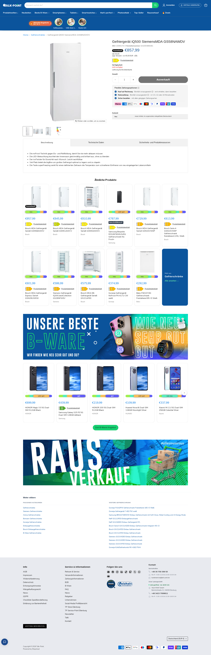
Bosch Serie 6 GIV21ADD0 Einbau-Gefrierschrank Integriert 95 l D (134, 526)
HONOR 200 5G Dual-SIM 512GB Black (103, 408)
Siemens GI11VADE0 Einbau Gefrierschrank (125, 540)
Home (25, 35)
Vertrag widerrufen (35, 626)
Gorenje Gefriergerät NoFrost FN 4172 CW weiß (118, 296)
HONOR (28, 414)
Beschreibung (47, 142)
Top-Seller (139, 12)
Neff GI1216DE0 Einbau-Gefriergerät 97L (124, 522)
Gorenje (111, 302)
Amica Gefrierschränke (31, 515)
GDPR (25, 596)
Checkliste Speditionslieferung (35, 600)
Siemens (56, 302)
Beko (138, 302)
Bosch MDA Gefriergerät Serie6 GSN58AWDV (36, 229)
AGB (25, 571)
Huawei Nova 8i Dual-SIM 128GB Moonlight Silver (137, 408)
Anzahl (115, 74)
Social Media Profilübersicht (76, 603)
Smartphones (59, 12)
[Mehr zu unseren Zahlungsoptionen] (138, 88)
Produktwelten (10, 12)
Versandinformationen (74, 575)
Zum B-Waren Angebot (105, 427)
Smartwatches (89, 12)
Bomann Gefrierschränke (32, 518)
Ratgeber (69, 596)
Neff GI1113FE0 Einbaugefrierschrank (123, 518)
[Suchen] (155, 5)
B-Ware (68, 586)
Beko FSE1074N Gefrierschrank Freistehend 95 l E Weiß (146, 296)
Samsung (112, 243)
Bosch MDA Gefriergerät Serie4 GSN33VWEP (147, 229)
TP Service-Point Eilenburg (76, 610)
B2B (67, 582)
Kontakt (68, 621)
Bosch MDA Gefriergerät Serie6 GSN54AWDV (91, 229)
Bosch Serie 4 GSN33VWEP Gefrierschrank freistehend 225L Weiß (174, 232)
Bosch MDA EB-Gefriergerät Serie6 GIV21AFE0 (89, 296)
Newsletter (69, 614)
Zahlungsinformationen (74, 579)
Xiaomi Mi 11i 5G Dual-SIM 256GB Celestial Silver (171, 408)
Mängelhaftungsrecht (32, 589)
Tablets (73, 12)
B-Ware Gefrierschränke (32, 533)
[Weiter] (184, 392)
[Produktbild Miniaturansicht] (27, 131)
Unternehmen (70, 600)
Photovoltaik (124, 12)
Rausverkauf (153, 12)
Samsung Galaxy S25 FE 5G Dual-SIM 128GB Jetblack (71, 413)
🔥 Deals (166, 12)
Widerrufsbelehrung (31, 579)
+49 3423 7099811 (160, 593)
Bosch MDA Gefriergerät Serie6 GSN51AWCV (63, 229)
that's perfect (106, 12)
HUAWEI (129, 414)
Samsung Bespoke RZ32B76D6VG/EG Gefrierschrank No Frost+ (117, 235)
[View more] (105, 337)
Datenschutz (28, 582)
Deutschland (176, 638)
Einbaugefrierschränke (31, 526)
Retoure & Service (72, 571)
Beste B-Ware (41, 12)
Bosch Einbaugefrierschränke (34, 529)
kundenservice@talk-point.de (161, 578)
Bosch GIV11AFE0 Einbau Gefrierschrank (124, 533)
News (25, 593)
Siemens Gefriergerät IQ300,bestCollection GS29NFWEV (62, 296)
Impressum (27, 575)
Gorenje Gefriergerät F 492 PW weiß (123, 511)
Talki (67, 617)
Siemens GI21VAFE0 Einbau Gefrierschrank (125, 544)
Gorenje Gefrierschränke (32, 522)
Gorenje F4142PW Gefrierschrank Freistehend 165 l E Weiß (131, 508)
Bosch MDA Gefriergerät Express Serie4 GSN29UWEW (36, 296)
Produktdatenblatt (126, 60)
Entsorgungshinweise (32, 586)
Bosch (27, 234)
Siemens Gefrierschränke (32, 511)
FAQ (67, 589)
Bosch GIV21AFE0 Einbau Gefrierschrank (124, 529)
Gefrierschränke (38, 35)
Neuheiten (26, 12)
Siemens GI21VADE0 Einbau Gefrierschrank (125, 536)
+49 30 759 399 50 (160, 571)
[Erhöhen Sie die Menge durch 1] (133, 79)
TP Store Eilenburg (72, 607)
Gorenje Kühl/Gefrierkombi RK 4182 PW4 (125, 547)
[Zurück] (26, 392)
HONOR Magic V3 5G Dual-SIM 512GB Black (37, 408)
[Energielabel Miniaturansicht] (59, 131)
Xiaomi (161, 414)
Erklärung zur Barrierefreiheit (34, 603)
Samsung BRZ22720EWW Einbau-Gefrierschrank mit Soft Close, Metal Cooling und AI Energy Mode (147, 515)
